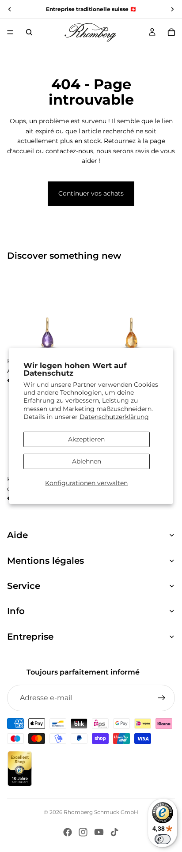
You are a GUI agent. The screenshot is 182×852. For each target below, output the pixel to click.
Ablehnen (86, 461)
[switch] (163, 839)
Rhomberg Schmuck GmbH (101, 812)
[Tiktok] (114, 832)
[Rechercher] (29, 32)
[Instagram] (83, 832)
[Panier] (171, 32)
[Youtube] (99, 832)
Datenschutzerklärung (114, 417)
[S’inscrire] (161, 698)
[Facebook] (67, 832)
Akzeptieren (86, 439)
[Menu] (10, 32)
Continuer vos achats (91, 193)
